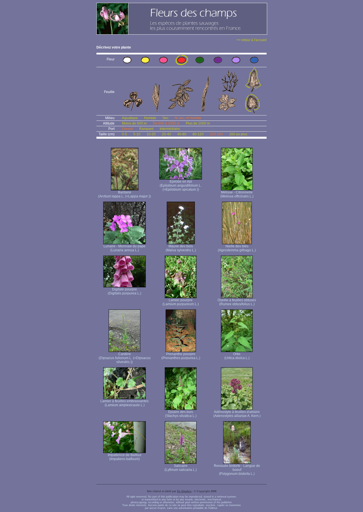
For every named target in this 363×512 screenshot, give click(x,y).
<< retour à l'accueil (252, 40)
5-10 (136, 134)
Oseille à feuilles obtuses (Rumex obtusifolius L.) (237, 302)
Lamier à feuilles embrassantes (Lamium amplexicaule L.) (124, 403)
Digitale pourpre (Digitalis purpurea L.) (124, 291)
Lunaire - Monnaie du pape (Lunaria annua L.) (124, 248)
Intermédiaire (170, 129)
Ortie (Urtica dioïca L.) (237, 356)
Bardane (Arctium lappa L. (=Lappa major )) (124, 194)
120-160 (216, 134)
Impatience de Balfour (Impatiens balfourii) (125, 457)
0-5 (124, 134)
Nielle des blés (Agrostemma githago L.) (237, 248)
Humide (150, 118)
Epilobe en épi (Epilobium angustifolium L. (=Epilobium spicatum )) (181, 185)
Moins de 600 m (134, 123)
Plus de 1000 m (198, 123)
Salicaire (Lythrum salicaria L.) (180, 468)
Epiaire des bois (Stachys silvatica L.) (181, 414)
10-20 (151, 134)
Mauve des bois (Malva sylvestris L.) (181, 248)
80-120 (198, 134)
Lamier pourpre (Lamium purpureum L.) (180, 302)
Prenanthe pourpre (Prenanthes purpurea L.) (180, 356)
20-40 (166, 134)
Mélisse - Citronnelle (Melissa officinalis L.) (237, 194)
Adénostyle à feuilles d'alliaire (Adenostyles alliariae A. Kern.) (237, 414)
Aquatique (130, 118)
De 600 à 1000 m (166, 123)
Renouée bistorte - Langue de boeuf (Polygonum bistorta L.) (237, 470)
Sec (165, 118)
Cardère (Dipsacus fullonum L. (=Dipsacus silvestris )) (125, 358)
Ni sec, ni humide (188, 118)
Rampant (146, 129)
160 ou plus (238, 134)
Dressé (127, 129)
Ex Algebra (184, 491)
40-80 (181, 134)
